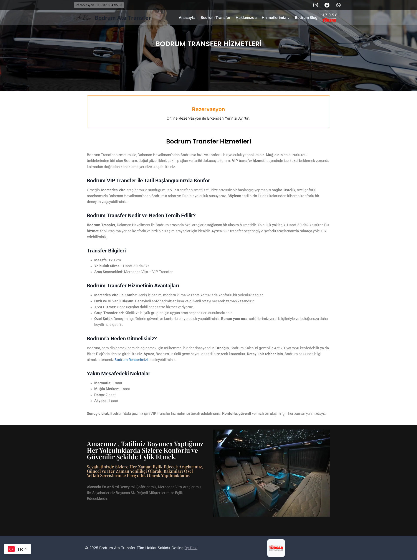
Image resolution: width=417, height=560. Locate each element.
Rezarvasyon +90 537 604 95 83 (99, 5)
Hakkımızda (246, 17)
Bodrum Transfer (215, 17)
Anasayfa (187, 17)
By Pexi (191, 548)
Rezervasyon (208, 109)
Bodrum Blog (306, 17)
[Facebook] (327, 5)
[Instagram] (316, 5)
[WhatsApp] (338, 5)
